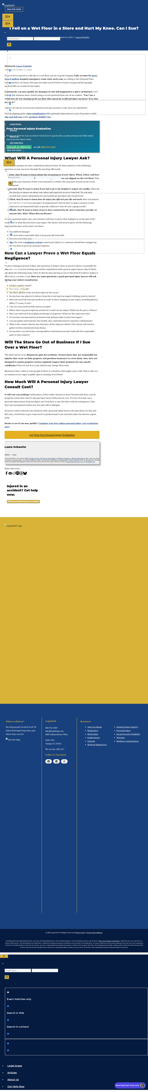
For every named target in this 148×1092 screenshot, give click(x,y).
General (91, 741)
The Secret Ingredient (48, 458)
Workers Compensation (127, 741)
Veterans (120, 737)
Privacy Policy (80, 932)
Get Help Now (16, 143)
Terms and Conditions (94, 932)
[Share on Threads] (21, 474)
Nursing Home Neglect (127, 727)
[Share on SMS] (17, 474)
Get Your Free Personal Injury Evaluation (52, 435)
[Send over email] (10, 474)
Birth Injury (92, 734)
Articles (13, 130)
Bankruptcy (92, 730)
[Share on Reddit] (14, 474)
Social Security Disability (128, 734)
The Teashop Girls (32, 458)
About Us (14, 137)
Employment (93, 737)
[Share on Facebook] (6, 474)
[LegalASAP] (8, 5)
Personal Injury (123, 730)
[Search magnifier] (9, 45)
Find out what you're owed (23, 501)
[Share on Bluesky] (25, 474)
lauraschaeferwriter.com (75, 461)
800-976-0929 (14, 9)
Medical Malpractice (97, 744)
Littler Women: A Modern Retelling (72, 458)
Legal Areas (15, 124)
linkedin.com (90, 461)
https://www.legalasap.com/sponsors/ (109, 941)
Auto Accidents (94, 727)
